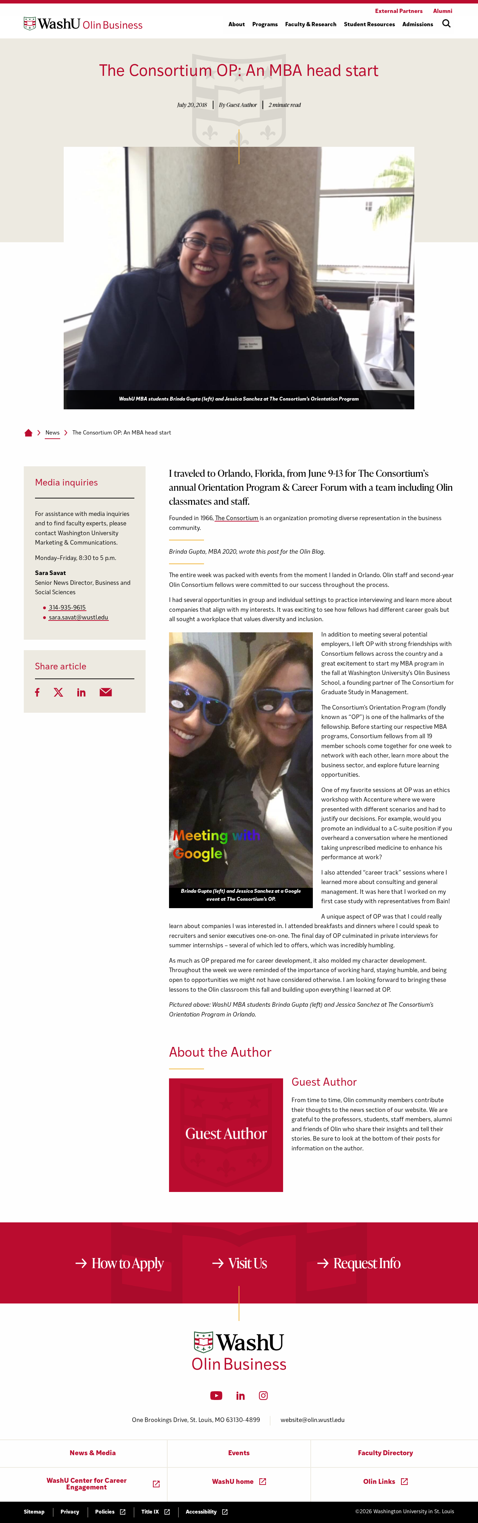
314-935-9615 (67, 608)
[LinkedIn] (81, 695)
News (52, 433)
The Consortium (236, 519)
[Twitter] (58, 695)
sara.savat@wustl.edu (78, 618)
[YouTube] (216, 1398)
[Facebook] (37, 695)
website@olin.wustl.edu (313, 1420)
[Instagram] (263, 1398)
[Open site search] (446, 23)
